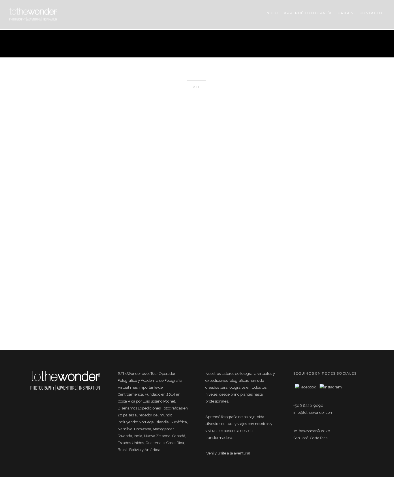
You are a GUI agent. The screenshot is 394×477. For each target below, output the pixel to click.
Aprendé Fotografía (308, 13)
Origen (345, 13)
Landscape (356, 43)
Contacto (370, 13)
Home (317, 43)
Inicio (271, 13)
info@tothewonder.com (313, 412)
